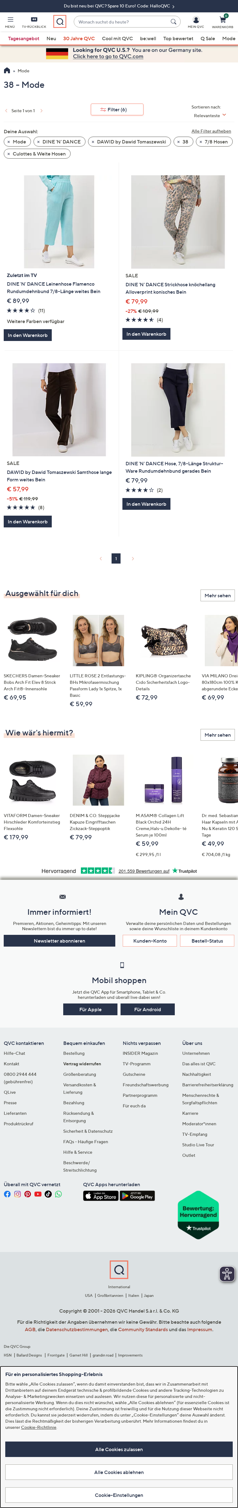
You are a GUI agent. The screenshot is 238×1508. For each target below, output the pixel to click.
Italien (133, 1295)
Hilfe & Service (77, 1152)
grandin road (103, 1355)
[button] (10, 23)
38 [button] (185, 141)
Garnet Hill (78, 1355)
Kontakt (11, 1063)
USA (89, 1295)
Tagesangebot (23, 38)
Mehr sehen (218, 595)
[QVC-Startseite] (7, 71)
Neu (51, 38)
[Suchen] (174, 21)
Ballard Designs (29, 1355)
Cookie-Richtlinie (38, 1427)
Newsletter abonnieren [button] (59, 941)
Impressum (199, 1329)
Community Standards (143, 1329)
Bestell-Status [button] (207, 941)
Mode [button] (19, 141)
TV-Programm (137, 1063)
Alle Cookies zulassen (119, 1449)
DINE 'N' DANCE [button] (61, 141)
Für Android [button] (147, 1009)
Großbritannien (110, 1295)
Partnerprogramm (140, 1095)
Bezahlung (73, 1102)
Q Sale (208, 38)
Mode (229, 38)
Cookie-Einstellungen (119, 1495)
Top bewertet (178, 38)
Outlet (188, 1155)
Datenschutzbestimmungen (77, 1329)
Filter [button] (117, 109)
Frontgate (56, 1355)
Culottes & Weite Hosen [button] (39, 154)
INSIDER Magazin (140, 1053)
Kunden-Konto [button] (150, 941)
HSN (8, 1355)
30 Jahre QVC (79, 38)
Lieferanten (15, 1113)
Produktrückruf (18, 1123)
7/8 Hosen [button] (216, 141)
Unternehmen (196, 1053)
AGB (30, 1329)
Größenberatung (79, 1074)
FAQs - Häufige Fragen (85, 1141)
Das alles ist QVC (199, 1063)
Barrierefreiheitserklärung (207, 1084)
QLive (10, 1092)
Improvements (130, 1355)
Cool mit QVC (117, 38)
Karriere (190, 1113)
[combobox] (121, 22)
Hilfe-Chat (14, 1053)
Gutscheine (134, 1074)
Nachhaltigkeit (196, 1074)
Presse (10, 1102)
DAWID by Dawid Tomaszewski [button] (131, 141)
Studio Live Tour (198, 1144)
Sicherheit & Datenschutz (88, 1131)
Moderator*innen (199, 1123)
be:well (148, 38)
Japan (149, 1295)
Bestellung (74, 1053)
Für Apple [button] (90, 1009)
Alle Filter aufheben (211, 131)
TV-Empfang (194, 1134)
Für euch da (134, 1105)
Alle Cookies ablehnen (119, 1472)
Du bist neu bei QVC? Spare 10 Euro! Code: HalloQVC (117, 5)
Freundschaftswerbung (146, 1084)
